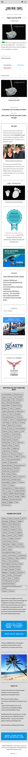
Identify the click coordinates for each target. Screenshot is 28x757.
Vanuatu (4, 591)
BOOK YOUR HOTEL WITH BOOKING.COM (14, 736)
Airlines (4, 397)
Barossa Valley (6, 400)
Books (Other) (6, 405)
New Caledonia (13, 561)
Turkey (16, 581)
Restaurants (15, 471)
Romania (11, 569)
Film (10, 431)
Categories (14, 308)
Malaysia (10, 558)
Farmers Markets (20, 428)
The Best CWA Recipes (10, 280)
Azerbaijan (5, 521)
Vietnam (11, 591)
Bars (14, 400)
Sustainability (6, 482)
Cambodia (5, 527)
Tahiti (3, 578)
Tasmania (21, 482)
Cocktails (5, 420)
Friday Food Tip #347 (14, 100)
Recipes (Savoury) (19, 465)
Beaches (20, 400)
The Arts (4, 485)
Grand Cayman (6, 541)
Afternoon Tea (18, 394)
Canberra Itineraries (8, 411)
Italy (22, 546)
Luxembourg (22, 555)
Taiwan (9, 578)
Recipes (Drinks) (7, 465)
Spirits (15, 476)
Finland (20, 535)
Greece (15, 541)
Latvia (4, 555)
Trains (9, 491)
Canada (12, 527)
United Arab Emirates (8, 583)
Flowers (16, 431)
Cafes (11, 408)
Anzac (10, 397)
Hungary (13, 544)
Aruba (10, 518)
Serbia (18, 569)
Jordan (9, 549)
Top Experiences (7, 488)
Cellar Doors (20, 411)
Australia (17, 518)
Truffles (4, 494)
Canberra (18, 408)
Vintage (17, 496)
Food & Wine (6, 434)
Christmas (19, 417)
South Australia (6, 476)
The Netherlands (7, 581)
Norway (14, 564)
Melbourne (5, 454)
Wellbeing (5, 499)
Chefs (10, 414)
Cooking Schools (21, 420)
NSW (17, 457)
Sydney (14, 482)
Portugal (4, 569)
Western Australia (15, 499)
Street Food (5, 479)
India (3, 546)
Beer (3, 403)
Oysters (23, 457)
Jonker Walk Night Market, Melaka (13, 276)
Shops (14, 474)
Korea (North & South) (9, 552)
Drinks (4, 425)
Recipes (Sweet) (7, 468)
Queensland (13, 462)
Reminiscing (5, 471)
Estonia (10, 535)
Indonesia (10, 546)
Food (22, 431)
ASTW (20, 397)
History (10, 445)
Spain (3, 575)
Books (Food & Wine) (13, 403)
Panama (4, 566)
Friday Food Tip (10, 14)
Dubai (10, 425)
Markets (15, 451)
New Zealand (6, 564)
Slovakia (12, 572)
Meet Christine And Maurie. (14, 161)
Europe (4, 428)
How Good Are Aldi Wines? (11, 291)
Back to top (12, 753)
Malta (17, 558)
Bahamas (13, 521)
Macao (4, 558)
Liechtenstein (12, 555)
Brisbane (4, 408)
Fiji (15, 535)
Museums (14, 454)
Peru (3, 459)
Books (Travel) (17, 405)
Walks (23, 496)
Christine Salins (15, 21)
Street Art (22, 476)
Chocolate (17, 414)
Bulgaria (4, 524)
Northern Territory (8, 457)
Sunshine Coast (15, 479)
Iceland (20, 544)
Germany (18, 538)
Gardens (16, 440)
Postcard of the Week (13, 459)
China (18, 527)
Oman (21, 564)
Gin (14, 442)
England (19, 532)
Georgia (10, 538)
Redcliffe (16, 468)
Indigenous (15, 448)
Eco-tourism (17, 425)
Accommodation (7, 394)
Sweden (9, 575)
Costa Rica (13, 529)
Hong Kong (5, 544)
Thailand (16, 578)
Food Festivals (16, 434)
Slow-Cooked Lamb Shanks (11, 295)
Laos (19, 552)
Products (5, 462)
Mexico (23, 558)
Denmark (12, 532)
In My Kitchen (6, 451)
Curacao (4, 532)
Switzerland (17, 575)
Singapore (5, 572)
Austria (23, 518)
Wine (16, 502)
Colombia (5, 529)
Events (10, 428)
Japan (4, 549)
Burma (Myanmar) (14, 524)
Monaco (4, 561)
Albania (4, 518)
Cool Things (5, 422)
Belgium (20, 521)
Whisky (4, 502)
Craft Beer (14, 422)
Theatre (11, 485)
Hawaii (4, 445)
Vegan (4, 496)
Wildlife (10, 502)
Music (20, 454)
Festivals (4, 431)
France (4, 538)
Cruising (22, 422)
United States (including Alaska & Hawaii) (12, 587)
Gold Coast (20, 442)
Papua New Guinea (14, 566)
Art (15, 397)
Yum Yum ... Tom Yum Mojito (11, 293)
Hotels (17, 445)
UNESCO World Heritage (16, 494)
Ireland (17, 546)
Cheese (4, 414)
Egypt (4, 535)
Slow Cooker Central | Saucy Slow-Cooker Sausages (14, 115)
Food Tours (17, 437)
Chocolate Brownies (8, 417)
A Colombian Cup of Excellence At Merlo (14, 108)
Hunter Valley (6, 448)
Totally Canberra (19, 488)
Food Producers (7, 437)
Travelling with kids (19, 491)
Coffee (11, 420)
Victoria (10, 496)
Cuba (19, 529)
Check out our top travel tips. (14, 202)
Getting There (6, 442)
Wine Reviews (6, 505)
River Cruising (6, 474)
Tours (3, 491)
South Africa (20, 572)
